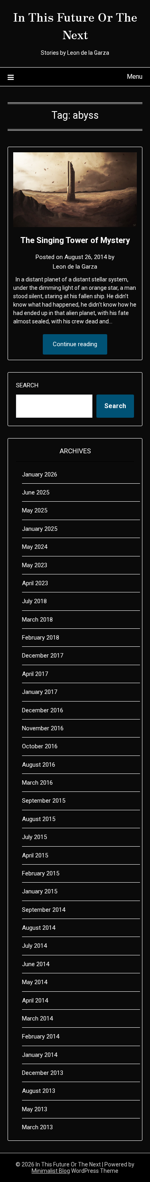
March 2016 (37, 782)
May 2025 (34, 510)
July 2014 (34, 945)
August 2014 (38, 927)
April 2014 (35, 1000)
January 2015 (39, 891)
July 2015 (34, 837)
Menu (134, 76)
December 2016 (42, 710)
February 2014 (40, 1036)
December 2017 (42, 655)
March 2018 (37, 619)
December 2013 (42, 1072)
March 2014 (37, 1018)
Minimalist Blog (51, 1171)
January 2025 (39, 528)
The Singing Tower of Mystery (75, 240)
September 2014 (43, 909)
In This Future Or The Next (75, 25)
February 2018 (40, 637)
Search (27, 385)
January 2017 (39, 692)
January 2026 (39, 474)
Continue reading (75, 344)
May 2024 (34, 546)
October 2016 (40, 746)
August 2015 (38, 819)
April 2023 (35, 583)
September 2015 (43, 800)
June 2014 (35, 964)
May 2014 (34, 982)
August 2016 (38, 764)
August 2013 (38, 1090)
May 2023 (34, 565)
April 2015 (35, 855)
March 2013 (37, 1127)
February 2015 (40, 873)
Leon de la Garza (75, 266)
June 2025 (35, 492)
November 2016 (43, 728)
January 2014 (39, 1054)
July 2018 (34, 601)
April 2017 (35, 674)
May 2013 (34, 1109)
